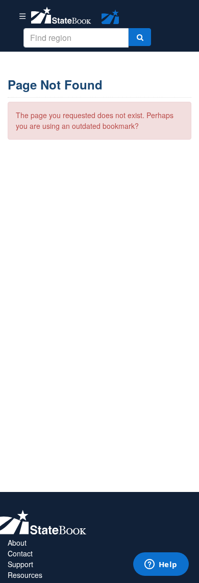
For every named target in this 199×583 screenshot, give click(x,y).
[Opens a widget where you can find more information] (161, 565)
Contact (20, 553)
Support (20, 564)
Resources (25, 575)
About (17, 542)
